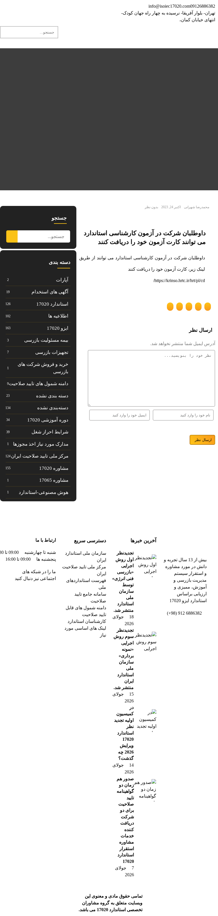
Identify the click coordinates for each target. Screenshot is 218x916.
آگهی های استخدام (50, 292)
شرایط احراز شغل (50, 432)
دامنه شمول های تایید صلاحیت (38, 383)
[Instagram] (68, 10)
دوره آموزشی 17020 (47, 420)
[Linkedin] (84, 10)
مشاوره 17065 (53, 480)
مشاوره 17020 (53, 468)
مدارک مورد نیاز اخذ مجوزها (40, 444)
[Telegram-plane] (33, 595)
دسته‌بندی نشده (52, 407)
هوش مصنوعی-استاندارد (43, 492)
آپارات (62, 280)
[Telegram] (99, 10)
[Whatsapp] (53, 10)
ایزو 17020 (57, 328)
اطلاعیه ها (58, 316)
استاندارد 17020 (52, 304)
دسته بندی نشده (52, 395)
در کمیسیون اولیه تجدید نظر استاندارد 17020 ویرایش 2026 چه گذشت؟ (124, 733)
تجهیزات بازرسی (51, 352)
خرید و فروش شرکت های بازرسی (43, 368)
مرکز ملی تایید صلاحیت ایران (39, 456)
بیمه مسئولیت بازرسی (46, 340)
